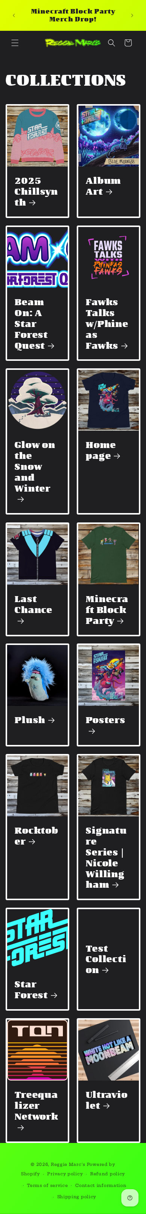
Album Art (103, 186)
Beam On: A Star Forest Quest (31, 324)
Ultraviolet (107, 1100)
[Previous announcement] (14, 15)
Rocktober (36, 836)
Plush (30, 719)
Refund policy (107, 1173)
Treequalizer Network (36, 1105)
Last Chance (33, 604)
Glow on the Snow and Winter (35, 466)
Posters (105, 720)
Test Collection (106, 959)
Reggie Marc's (68, 1164)
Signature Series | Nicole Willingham (106, 857)
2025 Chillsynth (36, 191)
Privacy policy (65, 1173)
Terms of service (47, 1185)
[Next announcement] (132, 15)
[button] (15, 43)
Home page (101, 450)
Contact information (100, 1185)
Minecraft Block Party (107, 609)
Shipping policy (77, 1196)
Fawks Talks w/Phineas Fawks (107, 324)
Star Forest (31, 990)
